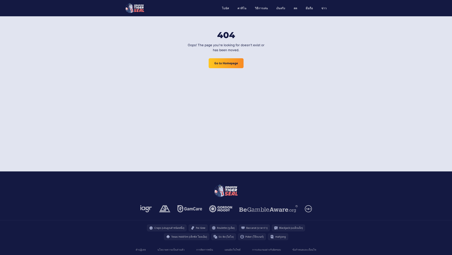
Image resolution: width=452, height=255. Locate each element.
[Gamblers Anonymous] (164, 208)
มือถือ (309, 8)
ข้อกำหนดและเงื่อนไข (304, 249)
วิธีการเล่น (261, 8)
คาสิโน (242, 8)
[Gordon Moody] (220, 208)
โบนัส (225, 8)
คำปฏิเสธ (141, 249)
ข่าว (324, 8)
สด (295, 8)
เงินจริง (280, 8)
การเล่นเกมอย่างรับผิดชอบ (266, 249)
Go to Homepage (226, 63)
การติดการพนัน (204, 249)
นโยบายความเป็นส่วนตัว (171, 249)
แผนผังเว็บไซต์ (233, 249)
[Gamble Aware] (268, 208)
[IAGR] (146, 208)
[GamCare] (189, 208)
